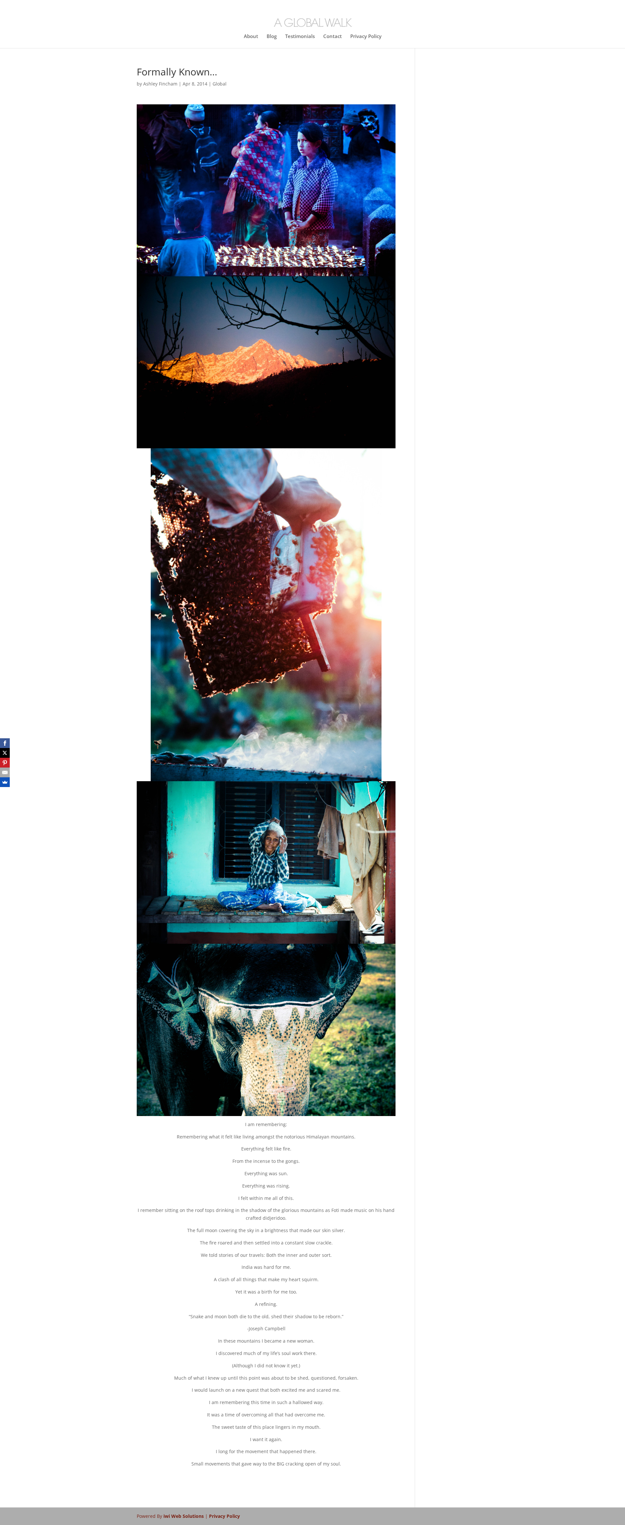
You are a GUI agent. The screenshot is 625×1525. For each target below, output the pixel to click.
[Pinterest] (5, 763)
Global (220, 84)
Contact (332, 36)
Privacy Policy (366, 36)
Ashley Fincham (160, 84)
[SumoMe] (5, 782)
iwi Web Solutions (184, 1516)
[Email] (5, 772)
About (251, 36)
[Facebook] (5, 743)
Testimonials (300, 36)
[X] (5, 753)
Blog (272, 36)
